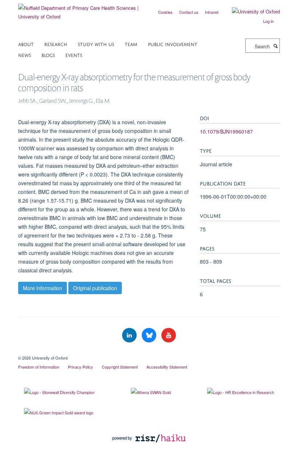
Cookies (165, 12)
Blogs (48, 54)
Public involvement (172, 43)
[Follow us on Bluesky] (150, 335)
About (26, 43)
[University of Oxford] (250, 11)
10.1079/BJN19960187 (226, 131)
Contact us (188, 12)
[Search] (275, 46)
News (24, 54)
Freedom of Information (38, 367)
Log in (268, 21)
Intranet (211, 12)
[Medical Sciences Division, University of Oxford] (149, 351)
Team (131, 43)
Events (73, 54)
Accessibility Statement (166, 367)
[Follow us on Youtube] (168, 335)
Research (55, 43)
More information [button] (42, 288)
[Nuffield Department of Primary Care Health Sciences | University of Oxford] (81, 9)
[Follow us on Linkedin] (130, 335)
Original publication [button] (95, 288)
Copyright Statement (120, 367)
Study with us (96, 43)
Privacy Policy (80, 367)
